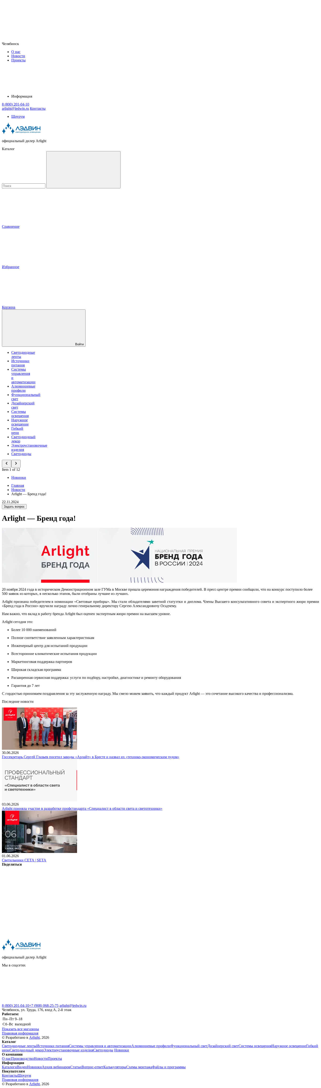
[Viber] (180, 900)
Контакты (38, 108)
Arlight (34, 1037)
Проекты (18, 60)
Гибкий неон (17, 430)
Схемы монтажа (139, 1067)
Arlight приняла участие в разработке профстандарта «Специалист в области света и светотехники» (82, 808)
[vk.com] (37, 1001)
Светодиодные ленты (19, 1046)
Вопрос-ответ (92, 1067)
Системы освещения (20, 414)
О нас (15, 52)
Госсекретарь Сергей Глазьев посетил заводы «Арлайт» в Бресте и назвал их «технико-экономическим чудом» (90, 757)
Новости (18, 56)
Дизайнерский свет (223, 1046)
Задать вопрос (14, 506)
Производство (22, 1059)
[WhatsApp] (251, 900)
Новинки (18, 477)
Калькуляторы (114, 1067)
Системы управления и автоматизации (100, 1046)
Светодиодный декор (27, 1050)
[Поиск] (83, 169)
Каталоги (9, 1067)
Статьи (76, 1067)
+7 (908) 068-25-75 (44, 1006)
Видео (22, 1067)
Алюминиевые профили (23, 388)
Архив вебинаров (56, 1067)
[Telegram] (37, 937)
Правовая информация (20, 1033)
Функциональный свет (189, 1046)
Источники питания (20, 363)
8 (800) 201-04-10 (15, 1006)
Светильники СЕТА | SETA (24, 860)
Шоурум (18, 116)
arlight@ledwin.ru (72, 1006)
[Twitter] (108, 900)
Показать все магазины (20, 1029)
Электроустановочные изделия (68, 1050)
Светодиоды (21, 454)
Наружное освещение (20, 422)
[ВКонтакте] (37, 900)
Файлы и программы (169, 1067)
